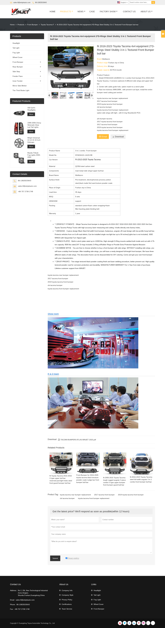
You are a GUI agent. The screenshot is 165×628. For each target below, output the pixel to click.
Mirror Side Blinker (20, 86)
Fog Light (16, 53)
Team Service (67, 609)
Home (52, 12)
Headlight (16, 43)
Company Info (67, 590)
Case (92, 12)
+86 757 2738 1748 (25, 191)
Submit (55, 558)
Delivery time (102, 66)
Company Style (67, 595)
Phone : (13, 604)
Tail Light (16, 48)
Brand (99, 59)
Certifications (67, 604)
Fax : (12, 609)
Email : (12, 600)
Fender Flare (18, 76)
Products (65, 12)
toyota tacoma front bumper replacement (93, 498)
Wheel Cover (17, 57)
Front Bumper (32, 25)
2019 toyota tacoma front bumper (131, 495)
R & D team (53, 374)
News (80, 12)
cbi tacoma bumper (67, 498)
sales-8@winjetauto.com (21, 2)
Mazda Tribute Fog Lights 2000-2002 (33, 155)
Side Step (16, 71)
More (31, 114)
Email (103, 136)
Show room (53, 314)
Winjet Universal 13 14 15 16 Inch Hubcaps (33, 140)
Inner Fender (18, 81)
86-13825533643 (41, 2)
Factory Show (108, 12)
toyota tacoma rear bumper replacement (75, 495)
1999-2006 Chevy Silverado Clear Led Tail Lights (34, 125)
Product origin (102, 63)
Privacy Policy (67, 600)
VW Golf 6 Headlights (31, 109)
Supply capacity (103, 70)
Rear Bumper (18, 67)
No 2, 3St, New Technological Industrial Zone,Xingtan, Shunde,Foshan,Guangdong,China (33, 592)
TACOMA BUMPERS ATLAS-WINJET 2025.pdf (77, 440)
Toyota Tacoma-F (47, 25)
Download (118, 137)
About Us (146, 12)
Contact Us (129, 12)
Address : (13, 590)
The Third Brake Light (21, 90)
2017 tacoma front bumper (104, 495)
